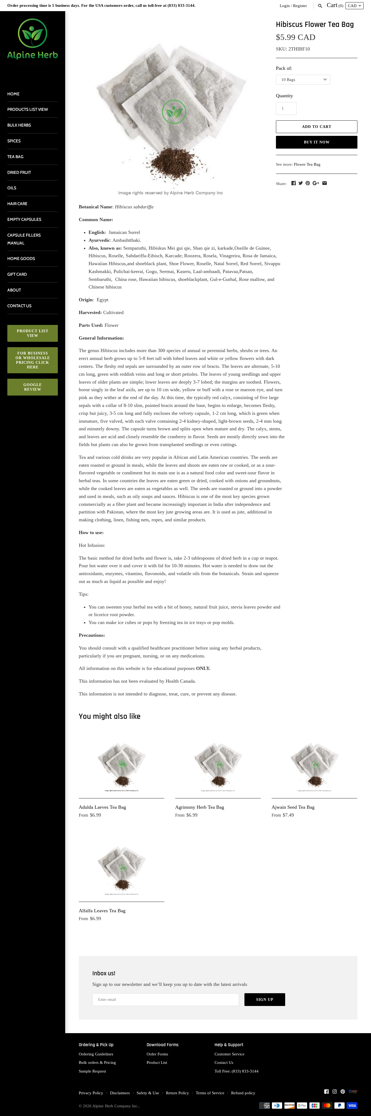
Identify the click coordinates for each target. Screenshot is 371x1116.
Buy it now (317, 142)
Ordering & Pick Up (96, 1045)
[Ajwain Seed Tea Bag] (314, 763)
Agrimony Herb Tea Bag (199, 807)
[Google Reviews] (353, 1093)
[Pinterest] (343, 1093)
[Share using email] (324, 183)
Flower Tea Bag (307, 164)
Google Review (32, 387)
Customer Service (229, 1054)
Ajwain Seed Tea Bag (293, 807)
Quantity (284, 95)
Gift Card (17, 274)
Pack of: (284, 68)
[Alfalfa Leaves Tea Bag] (121, 867)
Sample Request (92, 1071)
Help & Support (229, 1045)
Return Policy (177, 1092)
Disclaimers (120, 1092)
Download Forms (162, 1045)
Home (13, 93)
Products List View (27, 109)
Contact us (19, 305)
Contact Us (224, 1062)
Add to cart (316, 127)
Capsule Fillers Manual (24, 239)
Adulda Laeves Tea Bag (102, 807)
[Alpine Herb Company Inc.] (32, 46)
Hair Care (17, 203)
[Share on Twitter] (300, 183)
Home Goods (21, 258)
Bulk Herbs (19, 125)
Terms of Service (210, 1092)
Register (300, 5)
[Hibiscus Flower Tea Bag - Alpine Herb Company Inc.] (170, 109)
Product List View (32, 333)
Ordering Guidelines (96, 1054)
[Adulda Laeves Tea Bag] (121, 763)
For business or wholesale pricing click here (32, 360)
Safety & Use (148, 1092)
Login (285, 5)
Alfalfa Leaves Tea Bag (102, 910)
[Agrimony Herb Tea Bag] (218, 763)
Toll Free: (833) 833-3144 (237, 1071)
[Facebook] (326, 1093)
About (14, 290)
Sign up (264, 1000)
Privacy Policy (91, 1092)
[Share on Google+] (316, 183)
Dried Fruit (19, 172)
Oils (11, 187)
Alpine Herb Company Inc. (115, 1106)
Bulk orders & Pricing (97, 1062)
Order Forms (157, 1054)
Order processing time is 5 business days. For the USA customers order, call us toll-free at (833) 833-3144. (101, 5)
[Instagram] (334, 1093)
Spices (14, 140)
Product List (157, 1062)
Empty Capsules (24, 219)
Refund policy (243, 1092)
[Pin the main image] (308, 183)
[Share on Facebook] (293, 183)
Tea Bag (15, 156)
